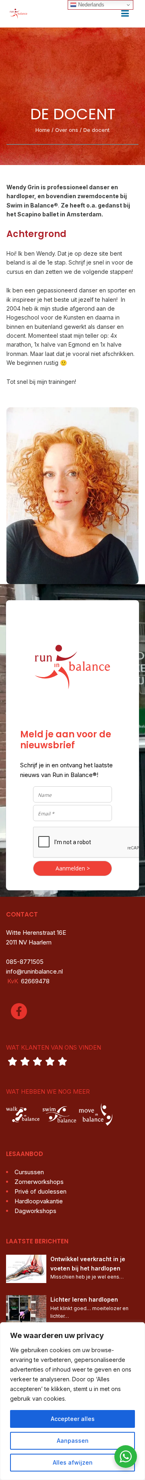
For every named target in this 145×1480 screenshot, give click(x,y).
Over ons (66, 130)
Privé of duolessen (40, 1191)
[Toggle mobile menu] (125, 13)
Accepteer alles (73, 1418)
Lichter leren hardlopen (84, 1299)
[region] (72, 1401)
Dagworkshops (35, 1211)
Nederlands (90, 5)
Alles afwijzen (73, 1462)
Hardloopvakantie (38, 1201)
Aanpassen (73, 1440)
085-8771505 (25, 961)
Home (42, 130)
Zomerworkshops (39, 1182)
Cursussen (29, 1172)
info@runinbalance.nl (34, 971)
